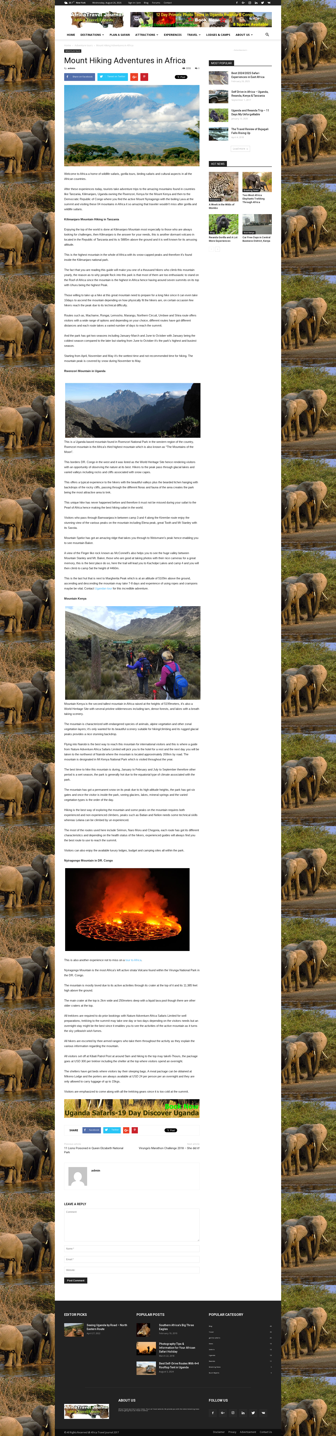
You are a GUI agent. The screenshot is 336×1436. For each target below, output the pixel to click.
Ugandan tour (103, 588)
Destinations (90, 35)
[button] (267, 34)
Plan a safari (120, 35)
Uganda (212, 1355)
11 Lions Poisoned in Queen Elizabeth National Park (93, 1150)
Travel (192, 35)
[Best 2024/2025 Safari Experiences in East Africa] (218, 78)
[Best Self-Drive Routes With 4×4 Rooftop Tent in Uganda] (146, 1368)
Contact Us (266, 1432)
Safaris (212, 1349)
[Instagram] (250, 2)
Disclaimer (219, 1432)
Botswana (215, 199)
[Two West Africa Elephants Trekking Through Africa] (257, 182)
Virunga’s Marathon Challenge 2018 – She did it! (169, 1148)
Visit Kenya (249, 232)
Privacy (232, 1432)
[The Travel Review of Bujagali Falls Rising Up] (218, 134)
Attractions (145, 35)
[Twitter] (262, 2)
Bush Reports (214, 1373)
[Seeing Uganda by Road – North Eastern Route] (74, 1330)
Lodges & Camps (218, 35)
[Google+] (243, 2)
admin (71, 68)
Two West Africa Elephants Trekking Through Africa (253, 199)
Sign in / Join (134, 2)
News (211, 1343)
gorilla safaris (214, 1338)
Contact (168, 2)
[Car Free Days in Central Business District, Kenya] (257, 224)
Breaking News (251, 190)
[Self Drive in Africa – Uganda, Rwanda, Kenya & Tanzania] (218, 96)
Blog (146, 2)
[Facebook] (237, 2)
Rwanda (212, 1361)
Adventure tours (72, 51)
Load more (239, 148)
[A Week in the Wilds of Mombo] (223, 186)
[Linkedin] (256, 2)
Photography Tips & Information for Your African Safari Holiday (177, 1347)
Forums (156, 2)
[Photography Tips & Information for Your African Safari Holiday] (146, 1348)
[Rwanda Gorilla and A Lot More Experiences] (223, 224)
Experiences (173, 35)
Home (71, 35)
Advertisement (248, 1432)
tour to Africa (133, 960)
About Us (243, 35)
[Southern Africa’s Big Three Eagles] (143, 1330)
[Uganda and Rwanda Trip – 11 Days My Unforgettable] (218, 115)
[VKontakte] (269, 2)
